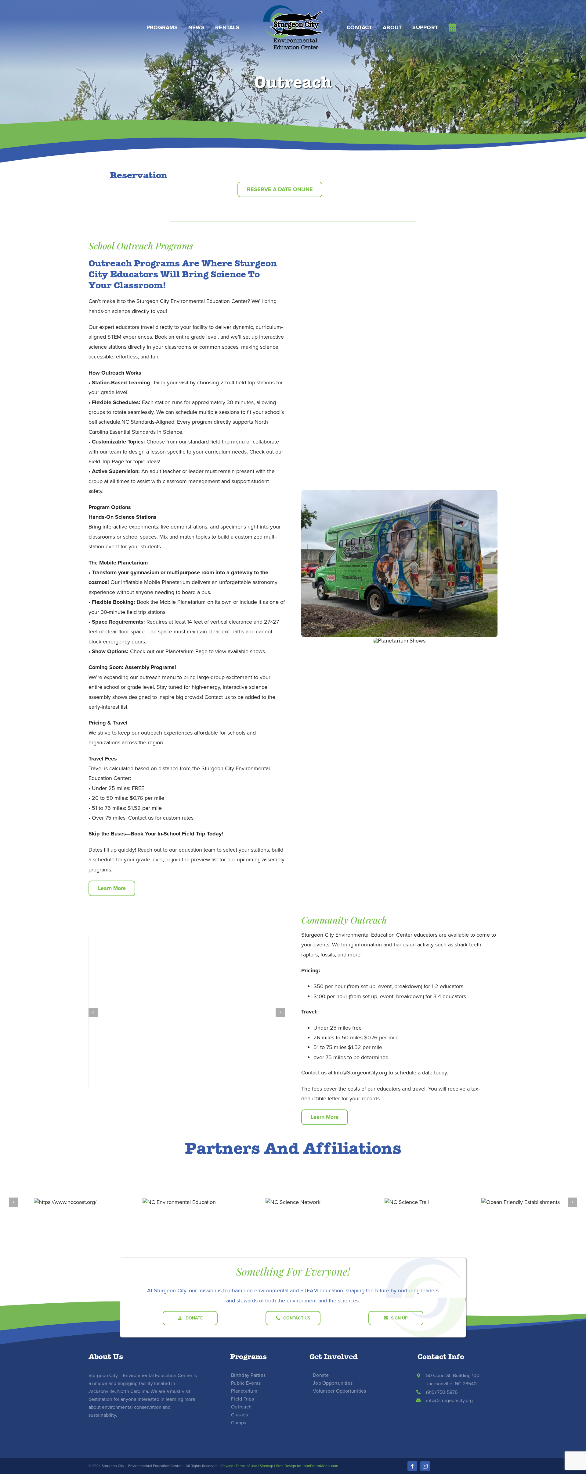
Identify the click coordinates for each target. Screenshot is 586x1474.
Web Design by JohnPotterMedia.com (307, 1466)
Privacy (227, 1466)
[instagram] (425, 1466)
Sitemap (266, 1466)
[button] (93, 1012)
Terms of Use (246, 1466)
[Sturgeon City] (293, 7)
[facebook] (412, 1466)
